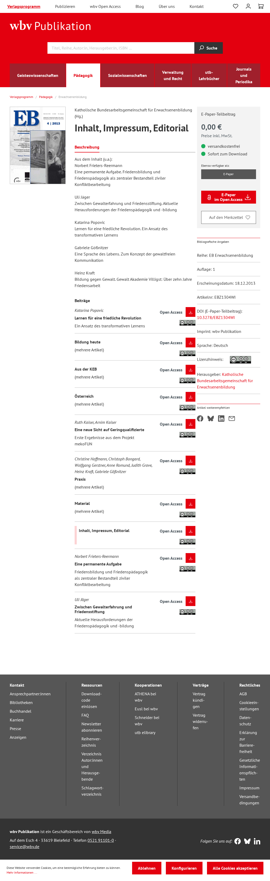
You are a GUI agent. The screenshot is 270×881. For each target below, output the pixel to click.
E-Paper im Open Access (228, 197)
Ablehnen (147, 868)
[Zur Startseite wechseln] (50, 24)
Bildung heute (87, 341)
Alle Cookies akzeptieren (235, 868)
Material (82, 503)
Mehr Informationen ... (22, 872)
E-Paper (228, 174)
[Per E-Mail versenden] (232, 419)
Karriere (17, 719)
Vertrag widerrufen (200, 721)
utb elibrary (145, 732)
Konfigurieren (184, 868)
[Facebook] (236, 841)
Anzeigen (18, 737)
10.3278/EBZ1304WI (216, 317)
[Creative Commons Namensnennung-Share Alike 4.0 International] (237, 359)
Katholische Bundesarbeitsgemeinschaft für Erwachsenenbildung (225, 381)
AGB (243, 693)
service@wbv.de (24, 846)
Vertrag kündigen (199, 700)
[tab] (87, 146)
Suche (211, 48)
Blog (140, 6)
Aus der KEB (86, 369)
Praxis (80, 479)
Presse (15, 728)
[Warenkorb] (260, 6)
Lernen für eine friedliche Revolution (108, 318)
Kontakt (197, 6)
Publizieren (65, 6)
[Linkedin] (256, 841)
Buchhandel (20, 711)
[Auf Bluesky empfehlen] (211, 419)
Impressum (249, 787)
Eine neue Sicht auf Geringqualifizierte (109, 429)
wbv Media (101, 831)
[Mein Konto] (248, 6)
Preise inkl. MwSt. (216, 135)
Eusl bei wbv (146, 708)
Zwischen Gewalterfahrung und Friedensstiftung (103, 609)
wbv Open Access (105, 6)
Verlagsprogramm (23, 6)
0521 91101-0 (101, 840)
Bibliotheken (21, 702)
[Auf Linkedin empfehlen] (221, 419)
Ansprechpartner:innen (30, 693)
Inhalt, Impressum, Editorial (104, 530)
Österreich (84, 396)
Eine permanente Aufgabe (98, 564)
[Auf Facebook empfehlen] (200, 419)
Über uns (167, 6)
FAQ (85, 715)
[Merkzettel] (235, 6)
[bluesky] (246, 841)
